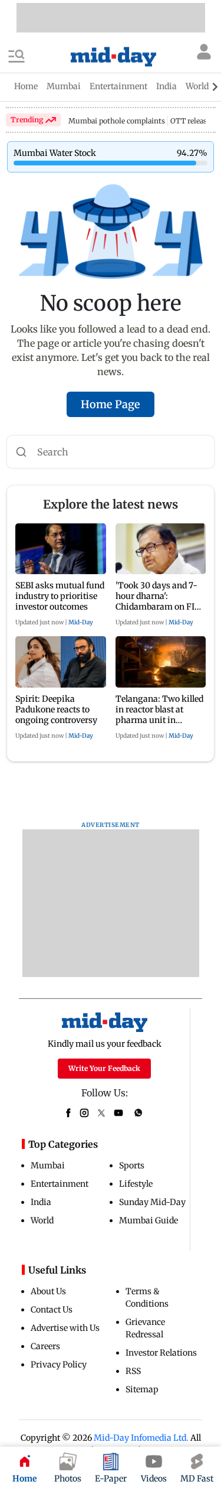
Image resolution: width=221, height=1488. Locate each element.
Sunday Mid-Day (152, 1202)
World (42, 1220)
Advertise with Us (65, 1328)
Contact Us (51, 1309)
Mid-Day (80, 622)
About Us (48, 1291)
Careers (45, 1346)
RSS (133, 1371)
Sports (131, 1165)
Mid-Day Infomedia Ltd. (141, 1437)
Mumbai (48, 1165)
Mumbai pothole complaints (116, 120)
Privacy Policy (59, 1364)
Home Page (110, 404)
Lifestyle (136, 1183)
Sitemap (142, 1389)
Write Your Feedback (104, 1068)
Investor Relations (161, 1352)
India (41, 1202)
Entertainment (59, 1183)
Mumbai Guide (148, 1220)
